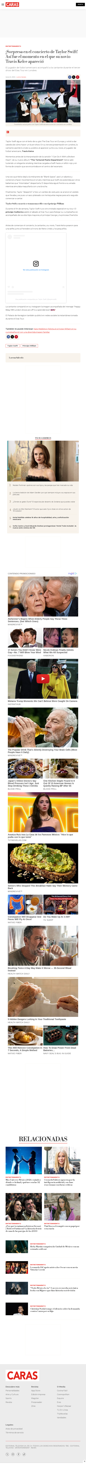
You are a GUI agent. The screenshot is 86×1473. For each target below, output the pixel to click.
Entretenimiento (13, 46)
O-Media (61, 1387)
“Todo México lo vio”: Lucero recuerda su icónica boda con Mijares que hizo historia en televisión (54, 1289)
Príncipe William (29, 346)
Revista (80, 4)
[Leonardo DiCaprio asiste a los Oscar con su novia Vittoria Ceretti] (17, 1267)
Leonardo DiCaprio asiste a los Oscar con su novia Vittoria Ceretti (54, 1268)
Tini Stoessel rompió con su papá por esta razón (62, 1227)
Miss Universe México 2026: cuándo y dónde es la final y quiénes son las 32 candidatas (23, 1182)
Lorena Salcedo (21, 77)
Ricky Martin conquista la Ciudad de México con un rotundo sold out (54, 1247)
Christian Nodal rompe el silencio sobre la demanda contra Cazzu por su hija (55, 1310)
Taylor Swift (12, 346)
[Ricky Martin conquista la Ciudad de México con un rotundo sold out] (17, 1246)
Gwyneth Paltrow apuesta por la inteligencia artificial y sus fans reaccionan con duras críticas (59, 1182)
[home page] (12, 4)
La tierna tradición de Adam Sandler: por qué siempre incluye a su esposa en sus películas (44, 494)
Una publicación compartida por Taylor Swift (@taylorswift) (36, 299)
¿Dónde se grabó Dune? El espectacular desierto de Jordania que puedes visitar (44, 502)
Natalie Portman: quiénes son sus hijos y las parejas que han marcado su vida (43, 485)
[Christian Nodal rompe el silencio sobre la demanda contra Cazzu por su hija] (17, 1309)
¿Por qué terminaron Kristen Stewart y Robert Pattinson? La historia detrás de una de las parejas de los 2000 (24, 1228)
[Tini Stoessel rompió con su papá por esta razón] (62, 1206)
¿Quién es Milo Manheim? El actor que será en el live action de (42, 510)
